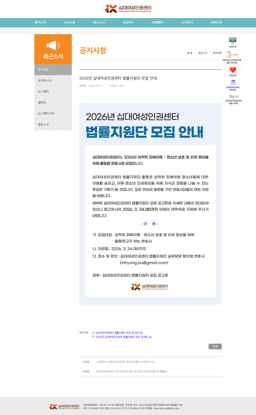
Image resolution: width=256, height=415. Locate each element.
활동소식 (43, 124)
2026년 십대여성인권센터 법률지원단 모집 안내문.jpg (124, 336)
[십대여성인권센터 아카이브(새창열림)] (233, 90)
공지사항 (43, 69)
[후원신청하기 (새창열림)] (232, 75)
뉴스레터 (43, 91)
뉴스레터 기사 (46, 113)
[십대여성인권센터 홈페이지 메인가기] (128, 12)
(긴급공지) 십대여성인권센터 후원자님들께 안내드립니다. (125, 361)
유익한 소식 (45, 80)
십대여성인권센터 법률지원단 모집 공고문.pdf (119, 332)
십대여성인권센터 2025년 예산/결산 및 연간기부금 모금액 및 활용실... (132, 371)
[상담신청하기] (232, 46)
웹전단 (42, 102)
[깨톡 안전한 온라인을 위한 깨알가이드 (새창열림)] (233, 103)
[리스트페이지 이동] (215, 348)
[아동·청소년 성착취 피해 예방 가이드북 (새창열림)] (231, 63)
